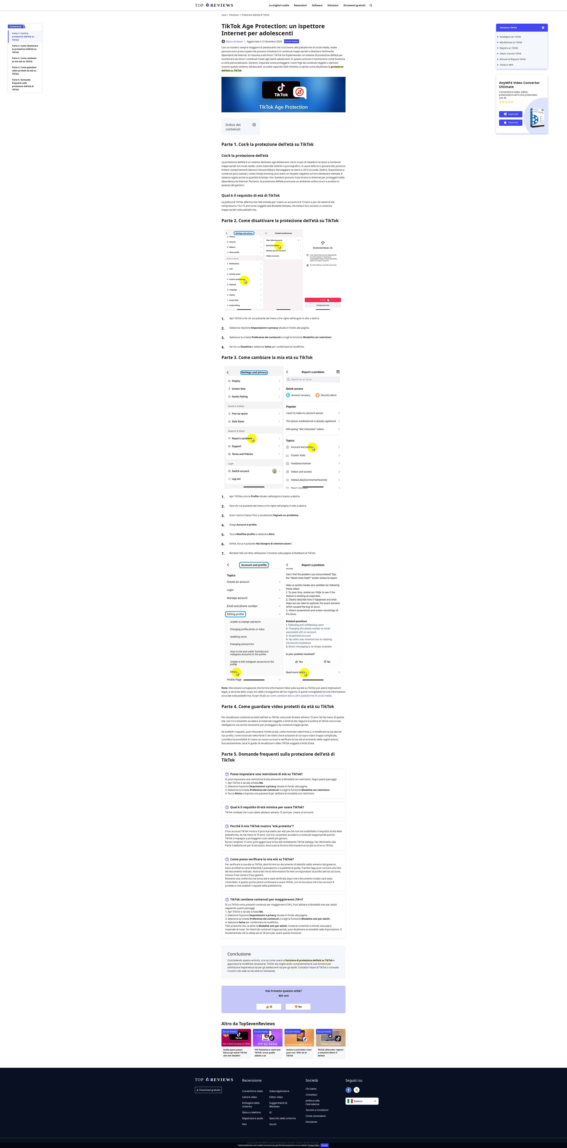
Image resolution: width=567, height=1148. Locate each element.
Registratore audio (252, 1118)
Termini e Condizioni (317, 1110)
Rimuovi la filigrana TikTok (513, 59)
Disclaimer (311, 1121)
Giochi (272, 1124)
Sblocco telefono (251, 1112)
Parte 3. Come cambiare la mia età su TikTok (24, 60)
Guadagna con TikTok (510, 36)
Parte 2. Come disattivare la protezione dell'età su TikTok (25, 49)
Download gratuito (209, 1090)
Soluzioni (333, 5)
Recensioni (300, 5)
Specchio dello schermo (282, 1118)
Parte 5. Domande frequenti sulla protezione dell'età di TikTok (23, 84)
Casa (223, 14)
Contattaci (311, 1094)
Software (317, 5)
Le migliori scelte (279, 5)
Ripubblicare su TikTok (511, 42)
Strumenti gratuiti (354, 5)
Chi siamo (311, 1088)
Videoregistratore (279, 1091)
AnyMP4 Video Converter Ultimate (519, 84)
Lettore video (249, 1097)
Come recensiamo (316, 1116)
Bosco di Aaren (234, 41)
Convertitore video (252, 1091)
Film (244, 1124)
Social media (291, 41)
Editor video (276, 1097)
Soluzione (234, 14)
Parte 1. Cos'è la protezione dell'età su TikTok (23, 36)
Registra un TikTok (509, 48)
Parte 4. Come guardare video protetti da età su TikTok (24, 70)
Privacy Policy (313, 1145)
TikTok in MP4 (506, 64)
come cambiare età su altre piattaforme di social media (300, 695)
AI (270, 1112)
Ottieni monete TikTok (510, 53)
